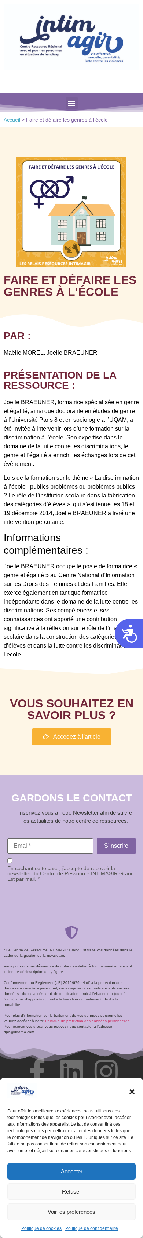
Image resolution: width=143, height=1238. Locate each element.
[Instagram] (106, 1071)
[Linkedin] (71, 1071)
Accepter (71, 1171)
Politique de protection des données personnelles (87, 1021)
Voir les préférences (71, 1212)
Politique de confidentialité (91, 1228)
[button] (132, 1092)
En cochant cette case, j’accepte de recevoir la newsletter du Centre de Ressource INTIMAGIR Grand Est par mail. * (70, 874)
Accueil (12, 120)
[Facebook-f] (37, 1071)
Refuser (71, 1191)
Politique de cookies (41, 1228)
